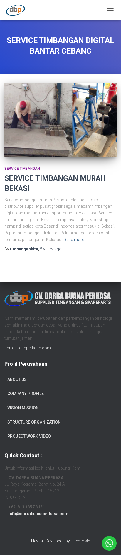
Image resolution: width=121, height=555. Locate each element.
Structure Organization (34, 422)
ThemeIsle (80, 541)
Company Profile (25, 393)
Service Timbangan (22, 168)
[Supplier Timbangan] (17, 10)
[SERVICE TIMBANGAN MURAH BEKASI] (60, 120)
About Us (17, 379)
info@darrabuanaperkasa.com (38, 513)
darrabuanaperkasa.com (27, 348)
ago (51, 249)
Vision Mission (23, 407)
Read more (74, 239)
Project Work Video (29, 436)
